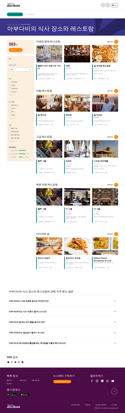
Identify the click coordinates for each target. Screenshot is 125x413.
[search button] (103, 5)
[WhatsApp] (107, 381)
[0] (108, 5)
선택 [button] (11, 69)
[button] (114, 5)
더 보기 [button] (11, 95)
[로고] (13, 5)
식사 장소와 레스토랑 (15, 14)
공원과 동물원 (30, 14)
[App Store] (25, 395)
